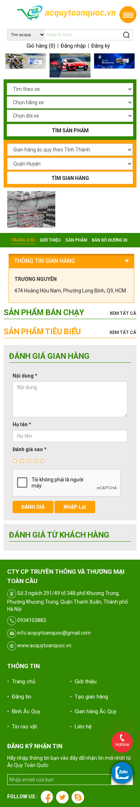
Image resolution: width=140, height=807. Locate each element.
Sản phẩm (76, 240)
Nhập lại (75, 507)
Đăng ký (100, 46)
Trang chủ (23, 240)
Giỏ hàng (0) (41, 46)
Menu (128, 14)
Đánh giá (33, 507)
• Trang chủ (21, 681)
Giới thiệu (50, 240)
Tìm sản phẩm (70, 130)
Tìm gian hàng (70, 178)
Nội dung (25, 376)
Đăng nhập (73, 46)
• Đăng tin (19, 696)
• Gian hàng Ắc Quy (93, 711)
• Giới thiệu (83, 681)
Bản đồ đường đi (109, 240)
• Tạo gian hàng (89, 696)
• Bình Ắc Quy (23, 711)
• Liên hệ (81, 726)
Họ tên (22, 424)
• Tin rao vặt (22, 726)
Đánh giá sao (30, 449)
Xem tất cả (122, 313)
